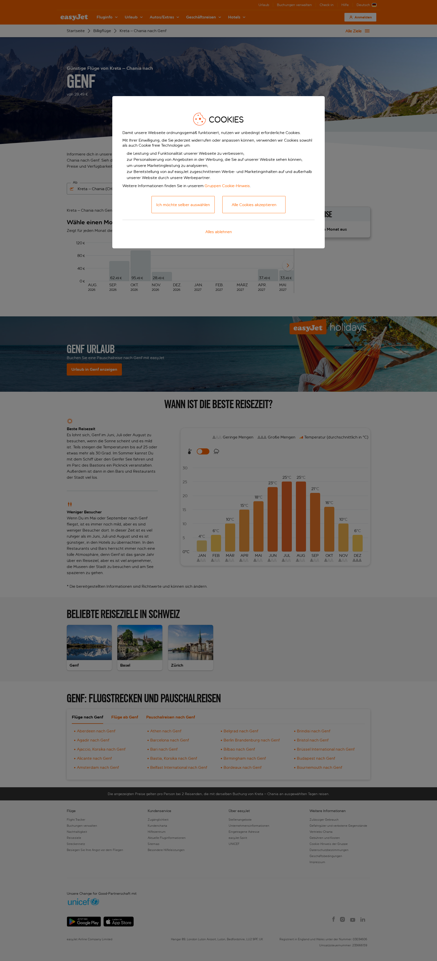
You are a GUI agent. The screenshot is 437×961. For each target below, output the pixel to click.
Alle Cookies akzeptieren (254, 204)
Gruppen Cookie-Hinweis (227, 185)
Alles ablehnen (218, 231)
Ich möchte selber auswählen (183, 204)
